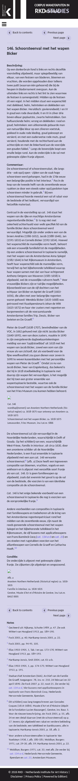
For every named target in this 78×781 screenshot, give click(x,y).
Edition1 (62, 776)
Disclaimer (17, 776)
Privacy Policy (33, 776)
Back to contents (22, 32)
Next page (59, 37)
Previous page (55, 32)
